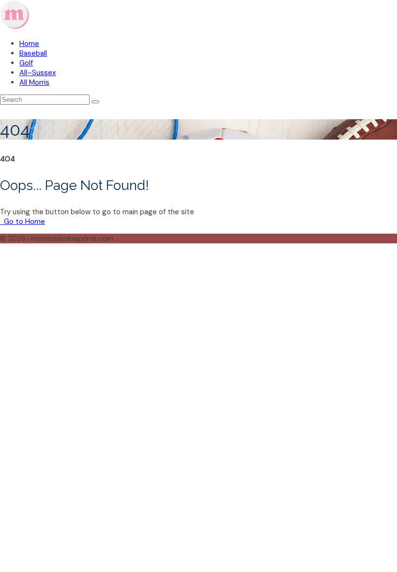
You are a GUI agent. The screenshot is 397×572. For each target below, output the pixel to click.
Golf (26, 63)
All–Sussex (37, 73)
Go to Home (23, 221)
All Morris (34, 82)
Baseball (33, 53)
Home (29, 43)
